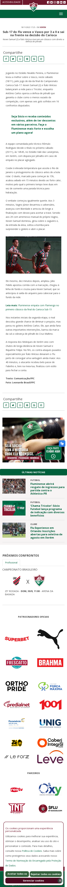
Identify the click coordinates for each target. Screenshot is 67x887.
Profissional (11, 562)
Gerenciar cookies (33, 880)
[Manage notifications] (60, 880)
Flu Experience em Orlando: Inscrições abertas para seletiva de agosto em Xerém (46, 532)
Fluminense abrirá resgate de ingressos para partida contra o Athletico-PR (47, 488)
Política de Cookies (32, 850)
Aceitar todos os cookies (17, 874)
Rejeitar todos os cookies (46, 874)
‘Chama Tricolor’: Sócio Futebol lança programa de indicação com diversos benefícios (47, 510)
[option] (33, 581)
